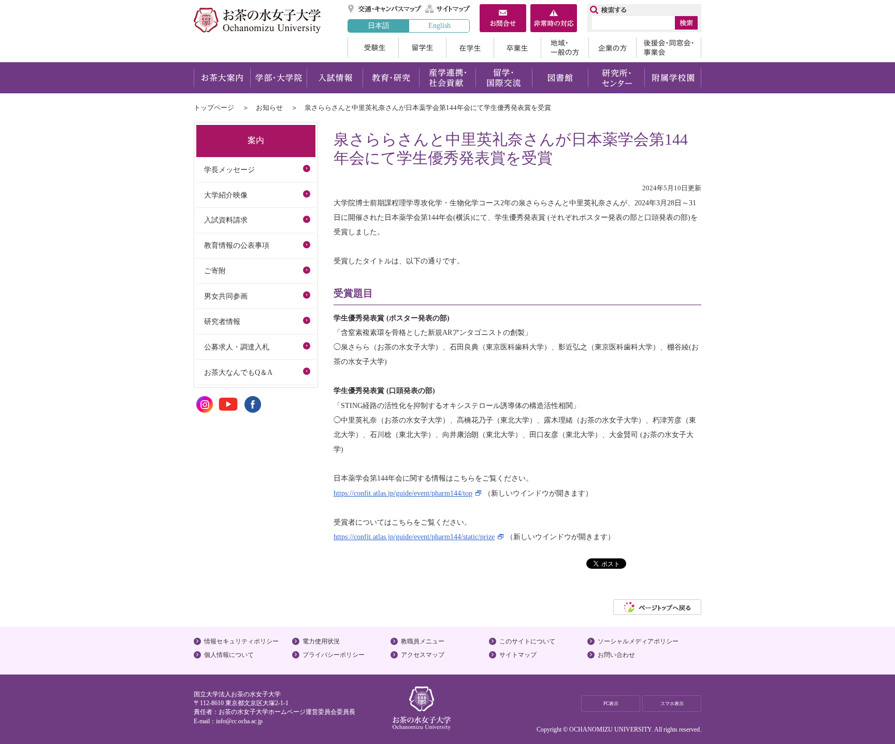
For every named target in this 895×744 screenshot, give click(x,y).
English (439, 25)
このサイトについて (527, 641)
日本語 (378, 25)
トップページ (214, 107)
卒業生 (517, 47)
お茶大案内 (222, 77)
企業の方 (612, 47)
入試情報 (335, 77)
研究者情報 (222, 321)
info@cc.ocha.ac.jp (239, 721)
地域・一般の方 (564, 47)
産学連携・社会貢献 (447, 77)
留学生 (422, 47)
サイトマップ (448, 8)
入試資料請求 (226, 220)
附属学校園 (673, 77)
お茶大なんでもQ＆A (238, 372)
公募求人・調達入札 (236, 347)
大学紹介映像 (226, 195)
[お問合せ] (503, 19)
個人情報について (229, 655)
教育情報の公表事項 (236, 245)
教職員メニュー (422, 641)
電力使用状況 (321, 641)
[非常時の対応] (553, 19)
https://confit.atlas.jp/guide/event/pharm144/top (403, 493)
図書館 (560, 77)
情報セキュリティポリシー (241, 641)
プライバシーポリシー (333, 655)
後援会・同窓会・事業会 (668, 47)
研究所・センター (616, 77)
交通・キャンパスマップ (385, 8)
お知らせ (269, 107)
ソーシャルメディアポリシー (638, 641)
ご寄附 (215, 270)
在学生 (470, 47)
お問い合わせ (616, 655)
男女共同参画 (226, 296)
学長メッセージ (229, 169)
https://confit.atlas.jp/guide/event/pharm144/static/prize (414, 536)
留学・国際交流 (503, 77)
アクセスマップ (422, 655)
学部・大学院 (278, 77)
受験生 (373, 47)
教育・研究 (391, 77)
